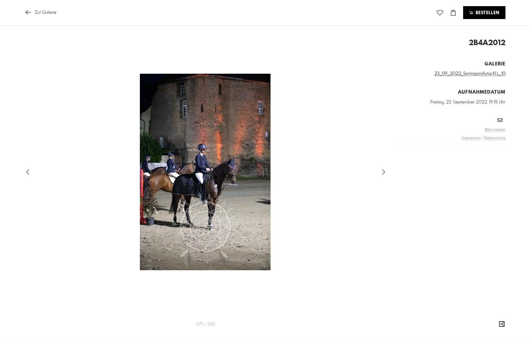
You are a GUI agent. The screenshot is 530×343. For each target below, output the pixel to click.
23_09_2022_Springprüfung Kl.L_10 (469, 74)
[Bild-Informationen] (501, 324)
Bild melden (495, 130)
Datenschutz (494, 138)
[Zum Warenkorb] (453, 13)
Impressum (471, 138)
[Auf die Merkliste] (440, 13)
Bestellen (486, 13)
